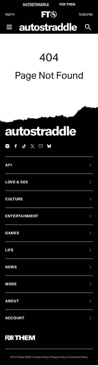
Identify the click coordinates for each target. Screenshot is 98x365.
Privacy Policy (58, 357)
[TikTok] (24, 146)
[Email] (41, 146)
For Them (67, 4)
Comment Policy (78, 357)
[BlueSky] (49, 146)
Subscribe (86, 14)
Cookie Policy (41, 357)
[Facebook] (16, 146)
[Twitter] (32, 146)
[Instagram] (7, 146)
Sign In (9, 14)
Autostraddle (36, 4)
